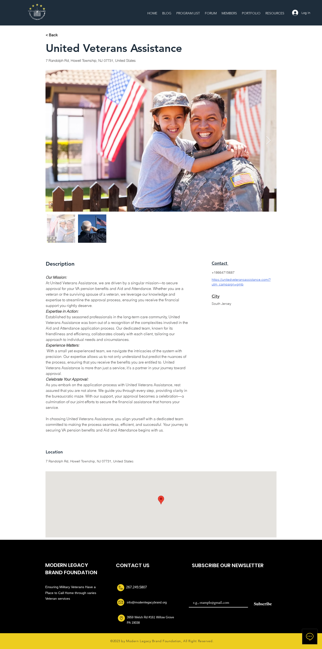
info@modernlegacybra (142, 602)
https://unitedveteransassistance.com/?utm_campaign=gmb (241, 281)
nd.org (162, 602)
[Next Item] (268, 140)
